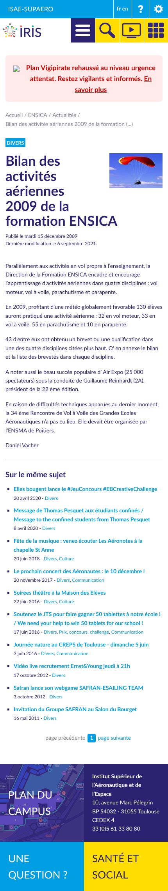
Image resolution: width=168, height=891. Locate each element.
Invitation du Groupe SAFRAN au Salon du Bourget (75, 709)
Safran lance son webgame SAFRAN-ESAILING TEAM (78, 688)
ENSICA (37, 115)
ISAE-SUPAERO (31, 9)
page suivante (114, 738)
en (125, 8)
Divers (51, 498)
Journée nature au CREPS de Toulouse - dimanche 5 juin (81, 644)
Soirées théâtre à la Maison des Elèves (60, 593)
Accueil (14, 115)
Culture (66, 559)
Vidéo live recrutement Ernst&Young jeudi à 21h (72, 666)
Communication (88, 580)
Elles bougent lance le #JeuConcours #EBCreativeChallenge (85, 489)
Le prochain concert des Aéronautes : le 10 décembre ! (79, 571)
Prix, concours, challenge (84, 632)
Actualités (64, 115)
